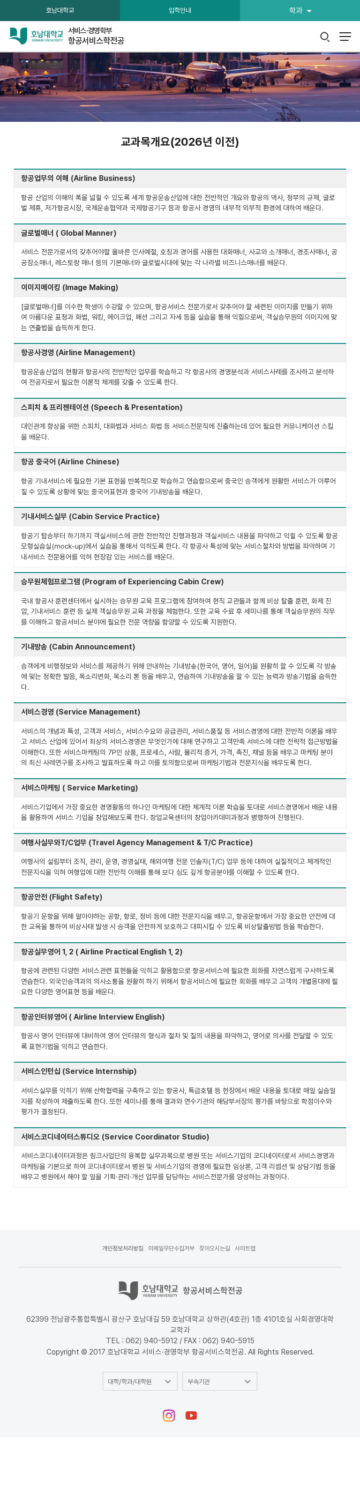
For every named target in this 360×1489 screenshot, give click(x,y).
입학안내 (180, 10)
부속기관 (199, 1381)
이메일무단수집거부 (171, 1248)
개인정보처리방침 (122, 1248)
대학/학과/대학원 (130, 1381)
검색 (325, 37)
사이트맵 (245, 1248)
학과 (295, 10)
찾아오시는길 (214, 1248)
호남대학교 (60, 10)
